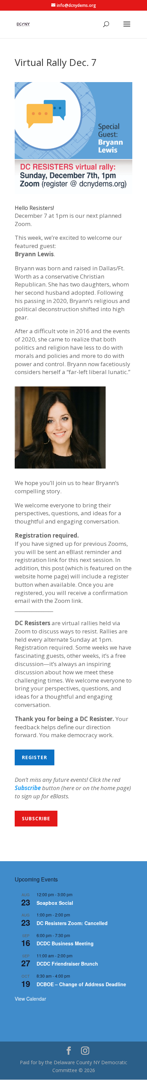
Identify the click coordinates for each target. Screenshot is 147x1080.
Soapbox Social (55, 902)
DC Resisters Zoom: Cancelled (72, 923)
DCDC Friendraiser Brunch (67, 963)
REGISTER (34, 757)
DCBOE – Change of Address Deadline (81, 984)
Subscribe (28, 788)
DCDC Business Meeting (65, 943)
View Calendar (30, 998)
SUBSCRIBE (36, 818)
